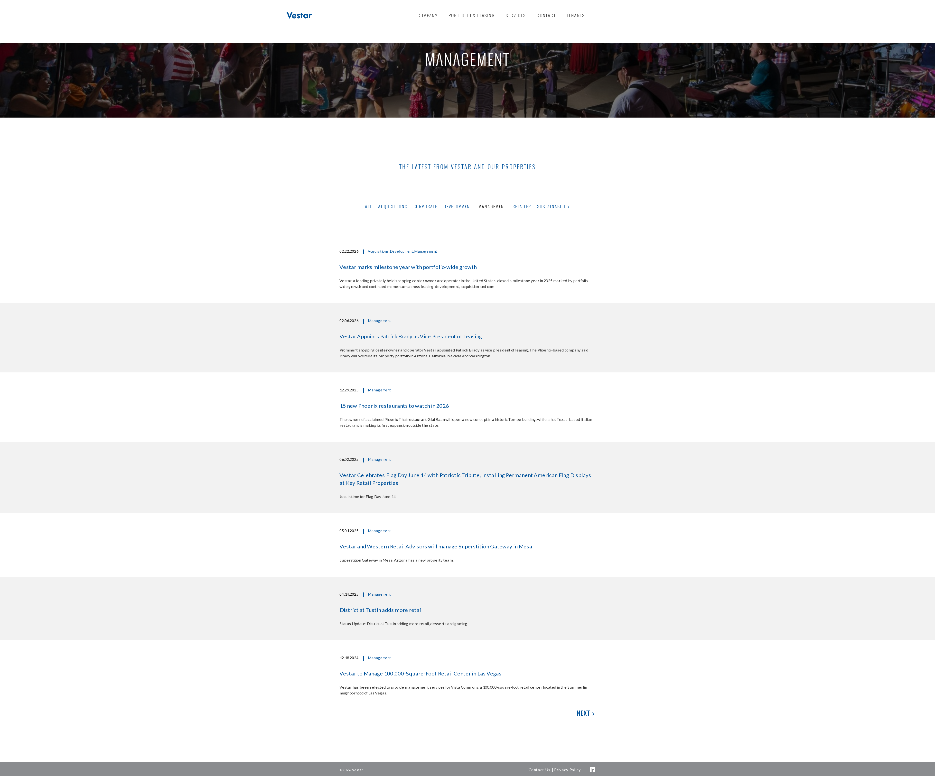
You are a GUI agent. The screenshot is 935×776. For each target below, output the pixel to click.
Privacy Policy (567, 769)
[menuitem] (428, 15)
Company (428, 15)
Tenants (576, 15)
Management (425, 251)
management (492, 206)
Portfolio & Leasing (472, 15)
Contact (546, 15)
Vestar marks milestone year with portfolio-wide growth (408, 267)
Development (401, 251)
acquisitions (392, 206)
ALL (368, 206)
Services (516, 15)
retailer (522, 206)
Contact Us (539, 769)
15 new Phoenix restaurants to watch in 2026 (394, 405)
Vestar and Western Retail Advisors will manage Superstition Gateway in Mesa (435, 546)
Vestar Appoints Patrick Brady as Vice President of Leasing (410, 336)
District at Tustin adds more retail (380, 610)
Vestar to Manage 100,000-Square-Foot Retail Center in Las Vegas (420, 673)
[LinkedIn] (593, 770)
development (458, 206)
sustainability (553, 206)
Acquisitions (378, 251)
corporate (425, 206)
